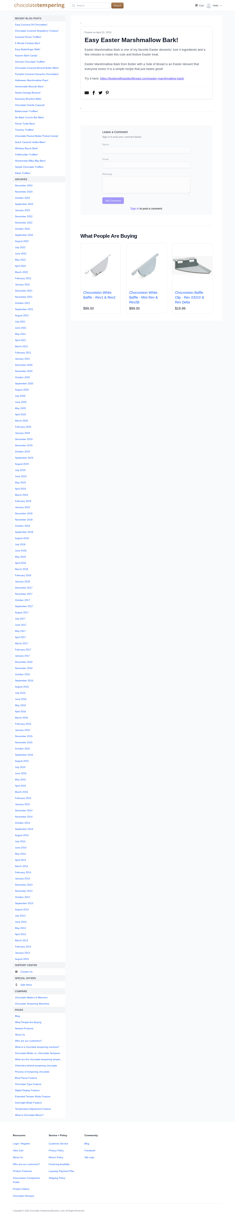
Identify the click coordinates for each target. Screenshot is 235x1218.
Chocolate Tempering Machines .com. (47, 1211)
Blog (86, 1143)
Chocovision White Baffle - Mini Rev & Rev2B (143, 297)
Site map (89, 1157)
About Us (18, 1157)
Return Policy (56, 1157)
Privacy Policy (56, 1150)
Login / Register (21, 1143)
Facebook (89, 1150)
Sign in (134, 208)
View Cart (18, 1150)
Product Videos (21, 1189)
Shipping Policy (57, 1178)
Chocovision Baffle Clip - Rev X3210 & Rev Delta (189, 297)
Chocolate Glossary (23, 1195)
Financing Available (59, 1164)
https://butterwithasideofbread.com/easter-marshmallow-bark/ (142, 78)
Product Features (22, 1171)
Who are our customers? (26, 1164)
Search (117, 5)
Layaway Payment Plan (61, 1171)
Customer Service (58, 1143)
